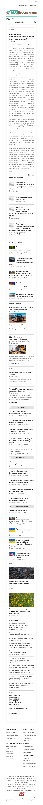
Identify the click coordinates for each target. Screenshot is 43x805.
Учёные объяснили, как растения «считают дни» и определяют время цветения (21, 611)
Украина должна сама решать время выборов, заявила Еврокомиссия (24, 531)
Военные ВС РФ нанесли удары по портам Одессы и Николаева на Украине (21, 678)
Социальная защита (29, 735)
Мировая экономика (29, 763)
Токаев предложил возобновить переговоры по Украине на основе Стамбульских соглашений (19, 645)
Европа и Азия (27, 752)
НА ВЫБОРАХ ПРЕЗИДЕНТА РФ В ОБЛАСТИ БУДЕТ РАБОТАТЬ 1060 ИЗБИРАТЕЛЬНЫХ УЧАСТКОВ (21, 211)
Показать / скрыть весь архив (18, 708)
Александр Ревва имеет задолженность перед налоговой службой (19, 660)
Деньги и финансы (29, 766)
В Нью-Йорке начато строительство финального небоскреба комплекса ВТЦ (19, 339)
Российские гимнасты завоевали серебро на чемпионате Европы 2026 (20, 285)
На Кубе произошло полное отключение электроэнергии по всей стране (20, 584)
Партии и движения (12, 735)
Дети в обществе (28, 732)
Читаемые (21, 407)
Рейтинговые (21, 458)
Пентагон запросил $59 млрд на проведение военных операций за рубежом (21, 441)
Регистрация (23, 5)
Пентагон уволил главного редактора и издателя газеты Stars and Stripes (21, 273)
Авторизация (33, 5)
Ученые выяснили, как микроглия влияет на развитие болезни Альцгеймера (20, 652)
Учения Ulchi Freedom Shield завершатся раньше (23, 555)
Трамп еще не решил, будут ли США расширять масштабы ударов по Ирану (21, 685)
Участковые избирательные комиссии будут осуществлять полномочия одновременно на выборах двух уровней (21, 228)
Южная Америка (28, 746)
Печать (31, 175)
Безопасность (10, 738)
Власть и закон (10, 732)
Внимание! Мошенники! (18, 510)
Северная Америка (29, 749)
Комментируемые (21, 506)
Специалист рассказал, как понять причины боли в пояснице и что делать (20, 249)
